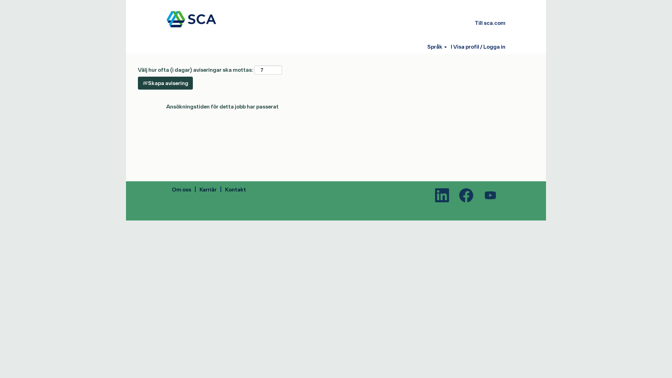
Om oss (181, 189)
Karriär (208, 189)
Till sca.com (490, 22)
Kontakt (235, 189)
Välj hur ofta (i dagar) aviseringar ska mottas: (195, 69)
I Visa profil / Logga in (478, 46)
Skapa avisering (167, 82)
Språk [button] (435, 46)
